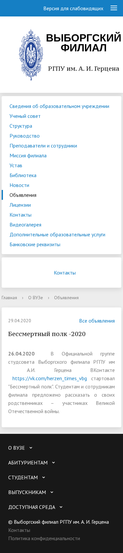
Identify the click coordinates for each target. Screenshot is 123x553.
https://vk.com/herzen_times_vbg (49, 378)
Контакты (20, 214)
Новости (19, 185)
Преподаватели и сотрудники (43, 145)
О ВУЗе (35, 298)
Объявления (23, 195)
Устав (16, 165)
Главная (9, 298)
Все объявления (97, 320)
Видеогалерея (25, 224)
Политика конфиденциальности (44, 538)
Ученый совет (25, 116)
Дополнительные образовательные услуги (57, 234)
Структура (21, 125)
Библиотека (23, 175)
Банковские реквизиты (35, 244)
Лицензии (20, 204)
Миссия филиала (28, 155)
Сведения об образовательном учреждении (59, 106)
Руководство (25, 135)
